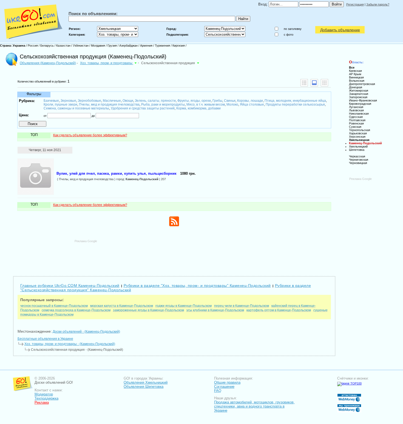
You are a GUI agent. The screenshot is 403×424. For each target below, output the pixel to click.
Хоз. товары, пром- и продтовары (106, 63)
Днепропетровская (362, 84)
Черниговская (358, 159)
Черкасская (357, 156)
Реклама (42, 402)
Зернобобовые (89, 101)
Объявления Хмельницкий (146, 382)
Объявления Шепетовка (143, 387)
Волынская (356, 80)
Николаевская (359, 113)
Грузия (112, 45)
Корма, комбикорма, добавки (198, 108)
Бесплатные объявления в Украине (45, 339)
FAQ (217, 391)
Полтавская (357, 120)
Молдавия (98, 45)
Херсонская (357, 136)
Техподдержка (46, 398)
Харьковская (358, 133)
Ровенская (356, 123)
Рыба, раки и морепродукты (163, 104)
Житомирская (358, 90)
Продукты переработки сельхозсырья (295, 104)
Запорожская (358, 97)
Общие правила (227, 382)
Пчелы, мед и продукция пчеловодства (109, 104)
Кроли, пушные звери (60, 104)
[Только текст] (304, 82)
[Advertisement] (174, 255)
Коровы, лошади (250, 101)
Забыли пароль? (377, 4)
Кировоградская (360, 103)
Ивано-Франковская (363, 100)
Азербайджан (128, 45)
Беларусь (47, 45)
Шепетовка (356, 149)
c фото (288, 34)
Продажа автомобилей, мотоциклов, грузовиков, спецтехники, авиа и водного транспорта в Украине (254, 406)
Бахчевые (51, 101)
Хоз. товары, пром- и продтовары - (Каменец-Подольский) (69, 344)
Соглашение (224, 387)
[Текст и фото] (314, 82)
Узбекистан (80, 45)
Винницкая (356, 77)
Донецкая (355, 87)
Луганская (356, 107)
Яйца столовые (252, 104)
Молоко (232, 104)
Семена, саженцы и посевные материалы (76, 108)
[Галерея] (324, 82)
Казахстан (63, 45)
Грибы (217, 101)
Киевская (355, 70)
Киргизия (179, 45)
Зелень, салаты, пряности (155, 101)
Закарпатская (358, 93)
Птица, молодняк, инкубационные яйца (295, 101)
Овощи (128, 101)
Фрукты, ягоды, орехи (194, 101)
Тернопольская (359, 130)
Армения (146, 45)
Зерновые (68, 101)
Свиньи (229, 101)
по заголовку (293, 28)
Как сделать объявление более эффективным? (90, 135)
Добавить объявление (340, 30)
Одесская (356, 116)
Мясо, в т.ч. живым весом (205, 104)
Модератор (44, 394)
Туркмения (162, 45)
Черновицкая (358, 163)
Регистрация (355, 4)
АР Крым (355, 74)
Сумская (355, 126)
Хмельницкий (358, 146)
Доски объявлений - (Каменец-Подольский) (86, 331)
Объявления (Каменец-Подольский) (48, 63)
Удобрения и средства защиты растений (143, 108)
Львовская (356, 110)
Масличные (112, 101)
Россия (33, 45)
